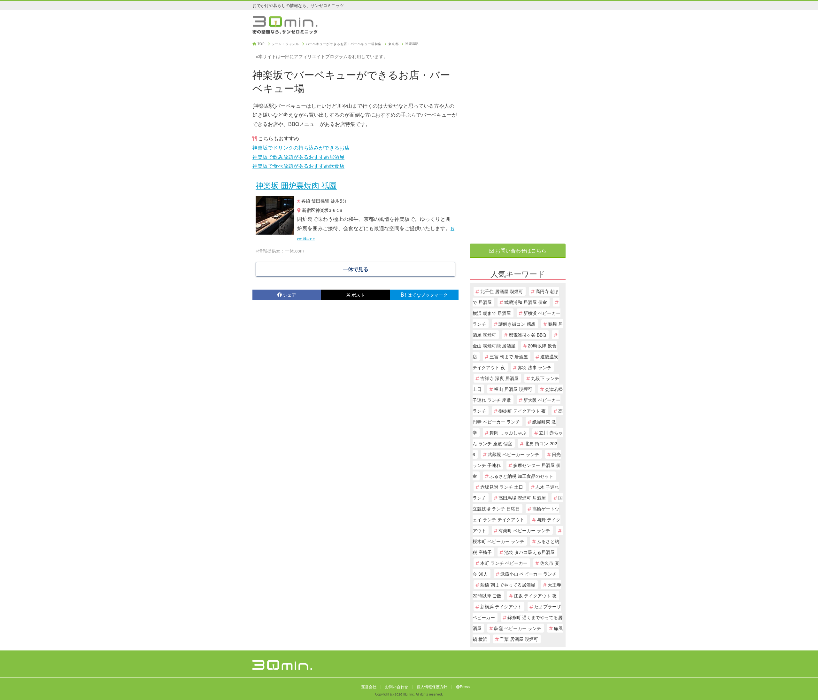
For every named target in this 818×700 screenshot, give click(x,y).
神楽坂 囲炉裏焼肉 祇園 (296, 185)
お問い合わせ (396, 686)
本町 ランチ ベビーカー (504, 563)
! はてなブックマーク (426, 295)
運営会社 (368, 686)
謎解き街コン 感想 (517, 324)
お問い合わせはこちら (520, 250)
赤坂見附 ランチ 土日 (501, 487)
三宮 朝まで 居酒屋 (509, 356)
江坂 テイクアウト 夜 (535, 595)
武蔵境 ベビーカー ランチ (513, 454)
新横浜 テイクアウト (501, 606)
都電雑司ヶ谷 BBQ (527, 334)
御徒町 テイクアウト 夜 (522, 411)
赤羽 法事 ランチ (535, 367)
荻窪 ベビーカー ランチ (517, 628)
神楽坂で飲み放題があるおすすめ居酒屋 (298, 156)
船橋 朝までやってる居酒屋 (507, 584)
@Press (463, 686)
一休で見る (355, 269)
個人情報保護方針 (432, 686)
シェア (289, 295)
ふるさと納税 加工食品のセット (521, 476)
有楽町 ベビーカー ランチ (524, 530)
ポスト (358, 295)
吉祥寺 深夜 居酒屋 (499, 378)
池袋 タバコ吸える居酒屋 (529, 552)
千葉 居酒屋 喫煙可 (519, 639)
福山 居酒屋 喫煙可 (513, 389)
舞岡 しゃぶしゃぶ (508, 432)
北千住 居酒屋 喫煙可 (501, 291)
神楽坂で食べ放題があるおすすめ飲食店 (298, 165)
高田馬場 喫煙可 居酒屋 (522, 497)
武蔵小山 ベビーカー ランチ (528, 574)
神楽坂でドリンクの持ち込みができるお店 (301, 147)
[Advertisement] (518, 138)
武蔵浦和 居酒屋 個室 (525, 302)
